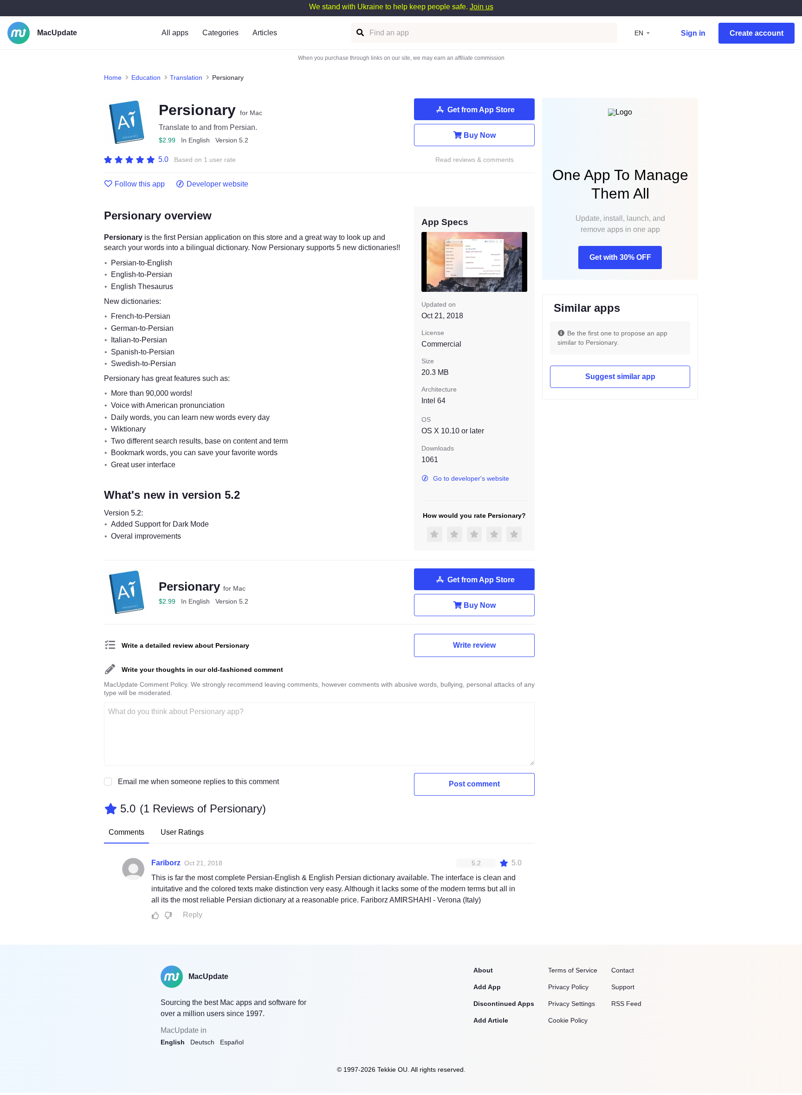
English (173, 1042)
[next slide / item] (520, 261)
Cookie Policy (568, 1020)
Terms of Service (572, 970)
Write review (474, 645)
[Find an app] (359, 33)
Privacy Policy (568, 987)
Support (622, 987)
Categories (220, 33)
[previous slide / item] (427, 261)
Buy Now (480, 135)
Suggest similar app (620, 376)
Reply (192, 915)
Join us (481, 7)
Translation (186, 77)
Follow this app (140, 184)
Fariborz (166, 863)
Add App (487, 987)
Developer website (217, 184)
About (483, 970)
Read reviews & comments (474, 160)
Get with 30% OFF (620, 257)
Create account (756, 33)
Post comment (474, 784)
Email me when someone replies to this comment (198, 782)
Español (232, 1042)
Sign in (693, 33)
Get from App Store (481, 110)
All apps (175, 33)
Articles (264, 33)
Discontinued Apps (503, 1003)
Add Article (490, 1020)
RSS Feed (626, 1003)
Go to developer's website (471, 478)
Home (113, 77)
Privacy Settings (571, 1003)
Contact (622, 970)
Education (146, 77)
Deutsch (202, 1042)
